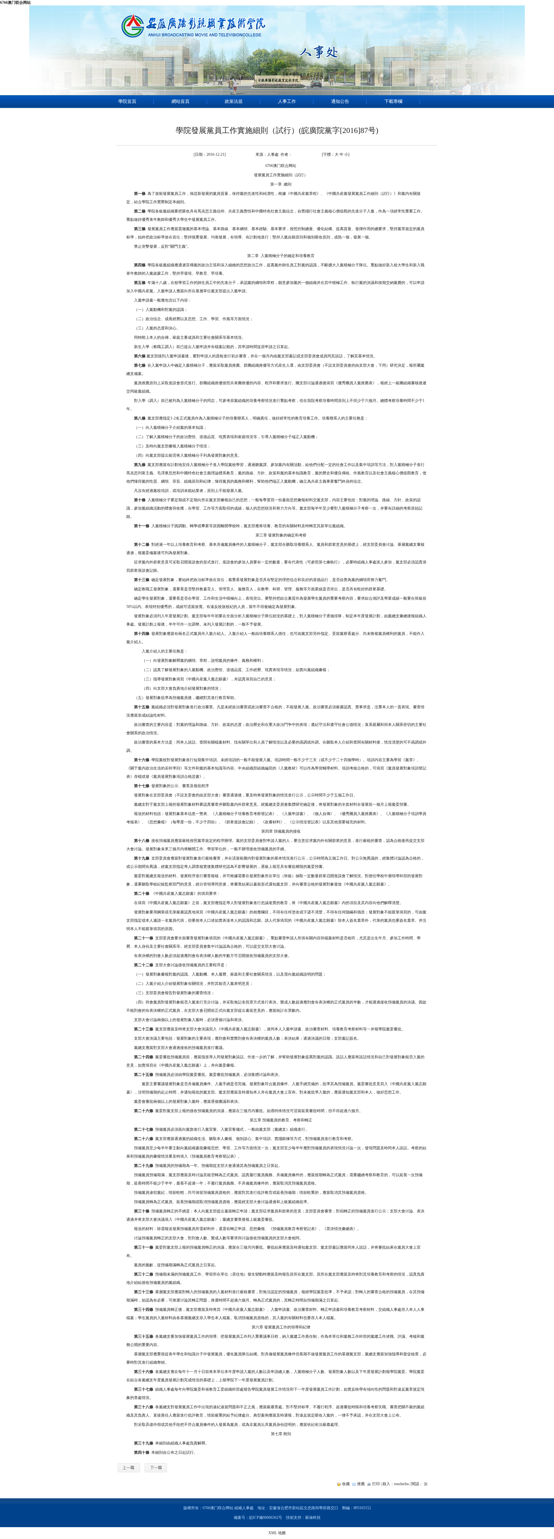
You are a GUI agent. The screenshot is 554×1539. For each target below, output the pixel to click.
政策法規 (234, 101)
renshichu (401, 1484)
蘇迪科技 (313, 1517)
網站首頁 (180, 101)
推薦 (361, 1484)
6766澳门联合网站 (15, 2)
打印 (376, 1484)
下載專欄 (393, 101)
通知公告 (340, 101)
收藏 (346, 1484)
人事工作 (287, 101)
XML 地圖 (277, 1533)
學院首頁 (127, 101)
